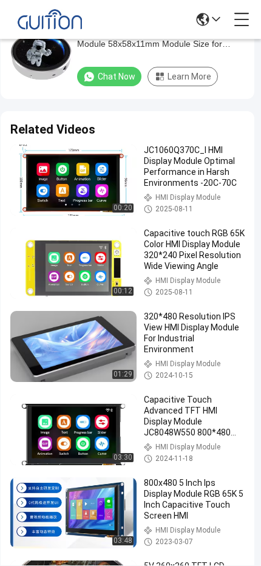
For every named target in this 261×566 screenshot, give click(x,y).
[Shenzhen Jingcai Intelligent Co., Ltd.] (50, 19)
